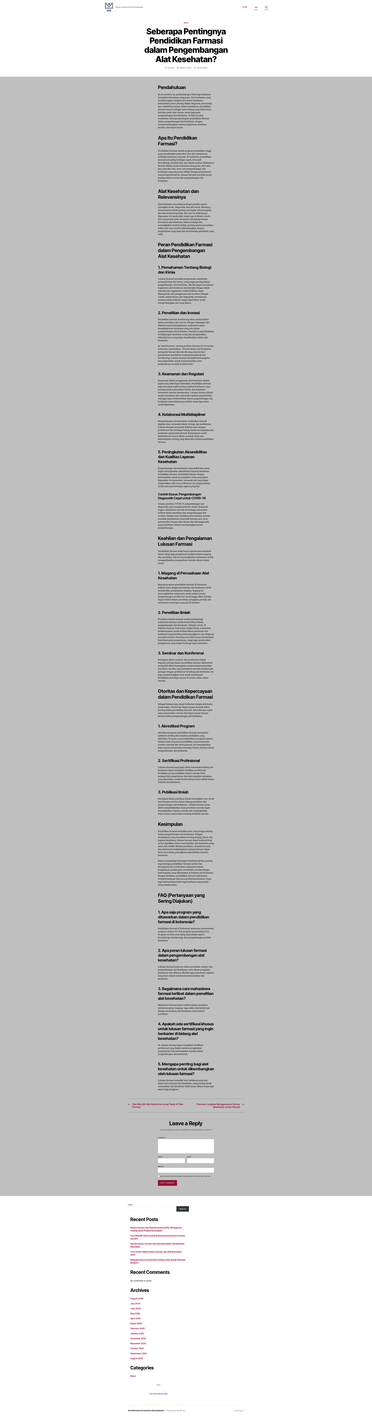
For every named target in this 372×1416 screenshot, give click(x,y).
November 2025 (138, 1343)
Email (189, 1157)
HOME (244, 7)
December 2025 (138, 1338)
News (186, 23)
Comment (162, 1138)
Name (160, 1157)
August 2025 (136, 1358)
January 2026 (137, 1333)
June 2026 (135, 1308)
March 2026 (136, 1323)
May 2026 (135, 1313)
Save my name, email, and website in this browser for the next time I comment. (185, 1176)
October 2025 (137, 1348)
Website (160, 1166)
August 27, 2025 (185, 68)
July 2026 (135, 1303)
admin (172, 68)
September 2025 (138, 1353)
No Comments (202, 68)
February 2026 (137, 1328)
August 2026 (136, 1298)
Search (130, 1205)
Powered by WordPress (176, 1411)
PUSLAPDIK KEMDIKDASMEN (158, 1394)
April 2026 (135, 1318)
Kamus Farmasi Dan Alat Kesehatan (149, 1411)
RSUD (158, 1385)
